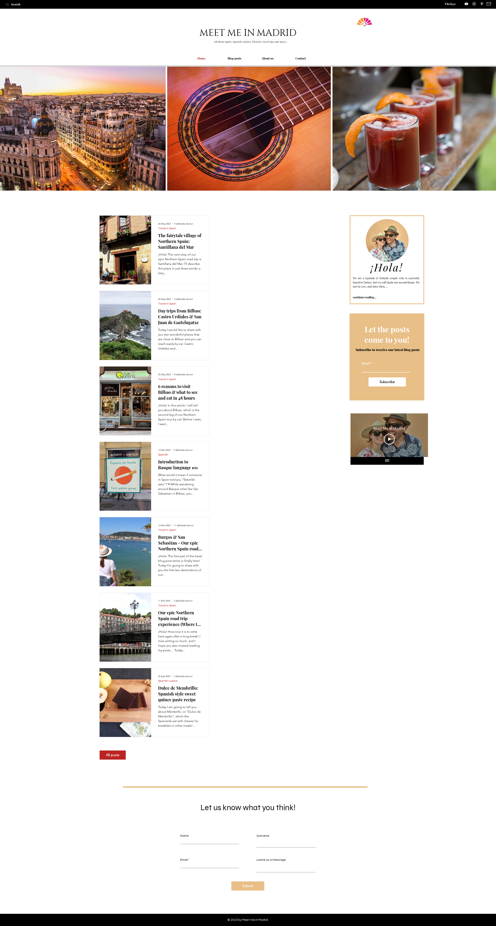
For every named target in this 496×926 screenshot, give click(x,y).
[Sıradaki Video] (420, 435)
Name (184, 835)
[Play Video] (389, 439)
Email (365, 363)
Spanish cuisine (167, 681)
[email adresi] (488, 3)
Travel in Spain (167, 228)
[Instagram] (474, 4)
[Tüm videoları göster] (387, 461)
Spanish (163, 454)
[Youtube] (466, 4)
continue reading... (364, 297)
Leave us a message (271, 859)
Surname (263, 835)
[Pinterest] (482, 4)
